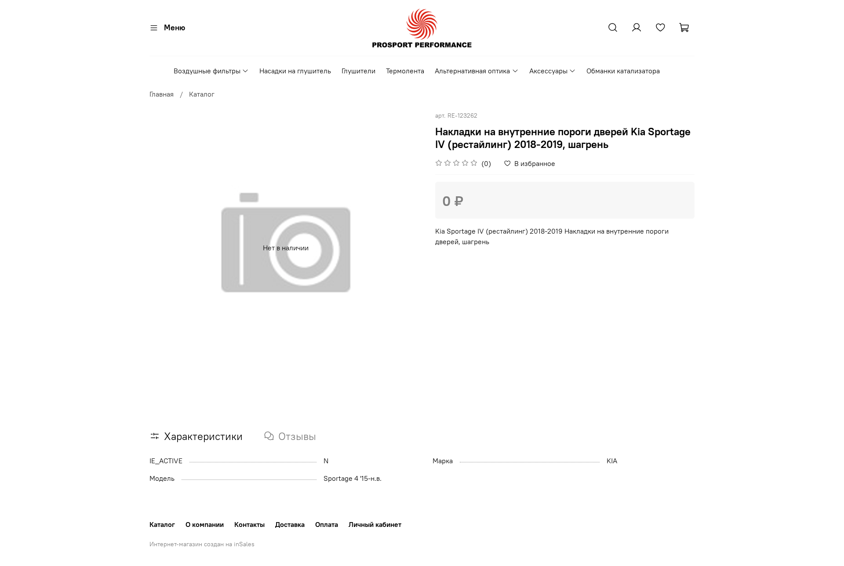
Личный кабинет (375, 524)
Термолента (405, 70)
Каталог (202, 94)
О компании (205, 524)
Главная (161, 94)
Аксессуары (548, 70)
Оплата (326, 524)
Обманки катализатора (623, 70)
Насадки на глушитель (295, 70)
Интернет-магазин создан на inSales (202, 544)
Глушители (358, 70)
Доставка (290, 524)
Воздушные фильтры (207, 70)
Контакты (249, 524)
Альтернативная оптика (472, 70)
